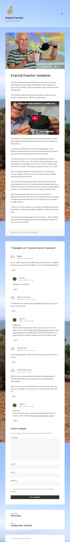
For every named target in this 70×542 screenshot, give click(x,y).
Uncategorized (33, 232)
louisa (24, 232)
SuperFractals (14, 17)
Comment (14, 438)
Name (13, 464)
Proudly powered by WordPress (21, 538)
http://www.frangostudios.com (40, 330)
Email (13, 472)
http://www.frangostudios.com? (42, 416)
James (19, 256)
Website (14, 480)
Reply (14, 270)
